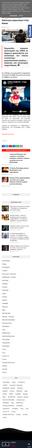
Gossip (5, 140)
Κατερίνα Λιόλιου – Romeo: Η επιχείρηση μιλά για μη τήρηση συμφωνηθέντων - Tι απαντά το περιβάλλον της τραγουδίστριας (18, 217)
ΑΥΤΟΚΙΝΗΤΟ (6, 267)
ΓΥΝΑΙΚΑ (4, 271)
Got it (21, 15)
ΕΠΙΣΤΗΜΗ (5, 290)
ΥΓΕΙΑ (4, 349)
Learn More (13, 15)
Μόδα (3, 310)
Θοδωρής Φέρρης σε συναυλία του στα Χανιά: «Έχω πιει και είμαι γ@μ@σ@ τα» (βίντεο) (19, 247)
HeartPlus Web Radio (8, 362)
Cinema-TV (5, 356)
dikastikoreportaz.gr (8, 134)
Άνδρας (4, 264)
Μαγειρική (5, 307)
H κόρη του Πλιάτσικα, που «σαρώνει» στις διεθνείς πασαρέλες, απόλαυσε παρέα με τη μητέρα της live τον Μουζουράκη (19, 158)
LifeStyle (4, 366)
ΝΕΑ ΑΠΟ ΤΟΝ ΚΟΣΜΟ (8, 320)
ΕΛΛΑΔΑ (4, 287)
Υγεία (3, 353)
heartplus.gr (6, 27)
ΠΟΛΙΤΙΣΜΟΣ (6, 339)
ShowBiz (4, 369)
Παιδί (3, 330)
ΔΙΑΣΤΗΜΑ (5, 280)
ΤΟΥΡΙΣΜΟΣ (5, 346)
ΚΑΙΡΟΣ (4, 300)
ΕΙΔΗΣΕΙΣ (5, 284)
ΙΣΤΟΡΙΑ (4, 297)
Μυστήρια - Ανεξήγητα (8, 316)
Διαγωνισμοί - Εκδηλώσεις (9, 274)
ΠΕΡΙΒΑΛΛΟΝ (6, 333)
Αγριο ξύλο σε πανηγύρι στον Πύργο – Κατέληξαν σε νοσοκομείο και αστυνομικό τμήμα (20, 208)
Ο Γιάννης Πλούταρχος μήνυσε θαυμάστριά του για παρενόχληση (19, 170)
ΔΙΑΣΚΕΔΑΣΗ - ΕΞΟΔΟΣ (9, 277)
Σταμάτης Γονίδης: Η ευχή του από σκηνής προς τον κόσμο (19, 227)
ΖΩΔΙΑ (4, 293)
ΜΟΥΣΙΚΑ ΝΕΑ (6, 313)
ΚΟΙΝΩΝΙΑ (5, 303)
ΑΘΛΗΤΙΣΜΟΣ (6, 261)
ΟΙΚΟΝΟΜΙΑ (5, 326)
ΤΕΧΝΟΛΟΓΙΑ (6, 343)
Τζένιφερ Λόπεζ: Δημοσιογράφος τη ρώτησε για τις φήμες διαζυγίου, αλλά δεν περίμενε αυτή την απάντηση (20, 181)
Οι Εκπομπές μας (7, 323)
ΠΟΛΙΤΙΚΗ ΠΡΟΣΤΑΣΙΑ (8, 336)
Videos (4, 372)
